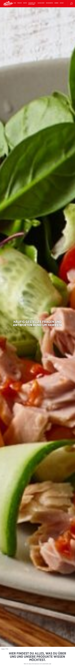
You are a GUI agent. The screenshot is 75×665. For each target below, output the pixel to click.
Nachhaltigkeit (41, 2)
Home (15, 2)
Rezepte (25, 2)
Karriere (56, 2)
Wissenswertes (49, 2)
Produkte (19, 2)
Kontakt (62, 2)
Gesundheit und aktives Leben (32, 3)
